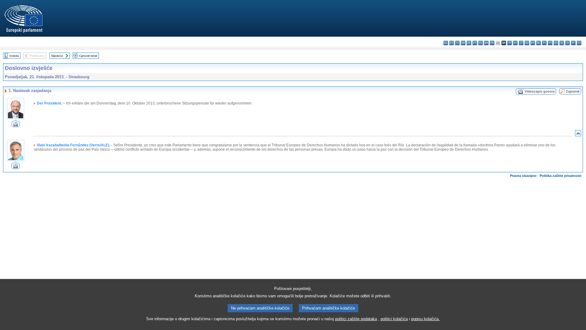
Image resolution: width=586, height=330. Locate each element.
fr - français (492, 43)
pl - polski (544, 43)
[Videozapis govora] (16, 125)
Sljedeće (57, 55)
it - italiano (509, 43)
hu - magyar (527, 43)
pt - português (550, 43)
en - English (486, 43)
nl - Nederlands (538, 43)
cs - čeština (457, 43)
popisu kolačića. (425, 319)
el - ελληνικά (480, 43)
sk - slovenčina (561, 43)
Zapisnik (573, 91)
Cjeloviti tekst (88, 55)
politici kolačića (394, 319)
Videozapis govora (540, 91)
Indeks (14, 55)
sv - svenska (579, 43)
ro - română (556, 43)
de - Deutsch (469, 43)
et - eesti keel (474, 43)
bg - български (445, 43)
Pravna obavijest (523, 176)
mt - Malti (532, 43)
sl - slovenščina (567, 43)
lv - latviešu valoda (515, 43)
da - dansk (463, 43)
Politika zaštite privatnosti (560, 176)
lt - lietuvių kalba (521, 43)
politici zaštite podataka (356, 319)
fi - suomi (573, 43)
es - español (451, 43)
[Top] (578, 134)
